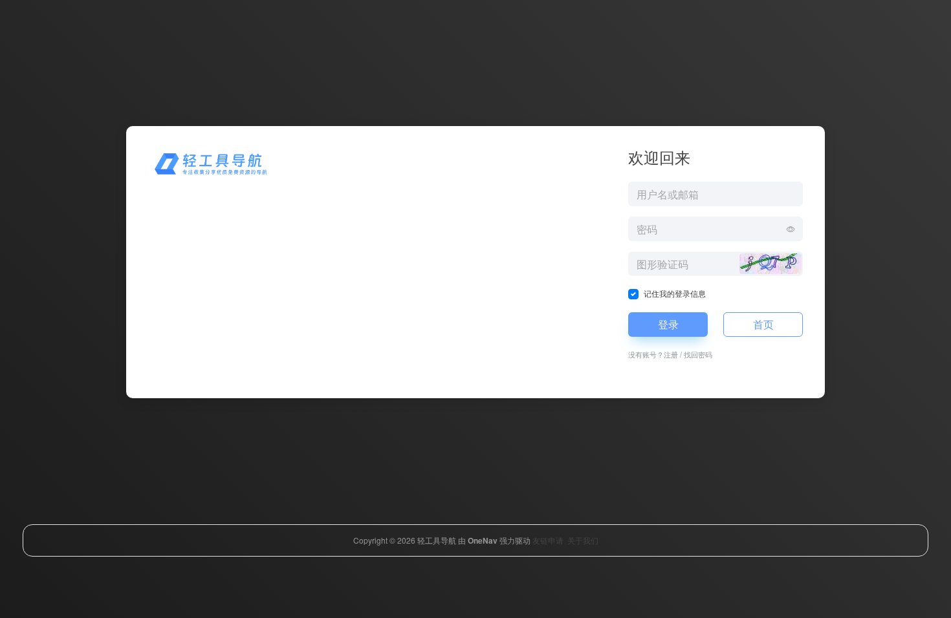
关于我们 (582, 540)
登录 (668, 324)
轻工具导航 (436, 540)
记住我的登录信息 (675, 293)
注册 (671, 354)
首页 (763, 324)
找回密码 (698, 354)
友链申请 (547, 540)
